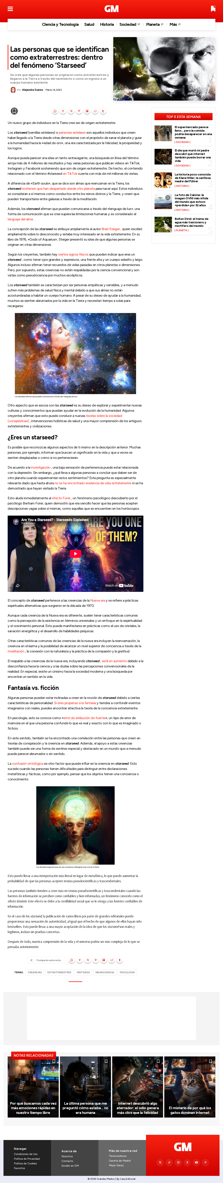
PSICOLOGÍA (127, 972)
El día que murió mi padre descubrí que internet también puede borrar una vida (193, 155)
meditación (16, 651)
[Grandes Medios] (112, 8)
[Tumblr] (103, 111)
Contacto (67, 1161)
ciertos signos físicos (73, 254)
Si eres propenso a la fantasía (75, 703)
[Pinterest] (79, 111)
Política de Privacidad (27, 1158)
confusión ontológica (27, 763)
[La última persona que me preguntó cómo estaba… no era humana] (85, 1087)
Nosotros (67, 1156)
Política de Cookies (25, 1163)
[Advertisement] (111, 1018)
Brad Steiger (111, 229)
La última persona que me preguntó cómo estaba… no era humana (85, 1108)
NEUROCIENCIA (104, 972)
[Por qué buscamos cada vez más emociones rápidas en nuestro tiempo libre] (33, 1087)
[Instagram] (178, 1162)
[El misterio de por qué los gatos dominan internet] (189, 1087)
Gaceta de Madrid (120, 1160)
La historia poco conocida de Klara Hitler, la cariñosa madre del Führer (193, 178)
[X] (71, 111)
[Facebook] (63, 111)
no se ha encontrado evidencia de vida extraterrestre (93, 483)
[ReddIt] (95, 111)
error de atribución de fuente (84, 718)
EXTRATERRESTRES (59, 972)
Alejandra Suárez (32, 89)
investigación (40, 467)
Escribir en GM (70, 1165)
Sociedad (182, 142)
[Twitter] (160, 1162)
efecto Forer (61, 498)
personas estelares (72, 132)
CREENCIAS (35, 972)
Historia (182, 186)
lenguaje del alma (20, 219)
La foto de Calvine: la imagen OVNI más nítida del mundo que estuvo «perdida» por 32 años (191, 200)
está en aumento (114, 661)
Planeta (181, 230)
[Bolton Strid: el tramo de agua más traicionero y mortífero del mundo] (163, 224)
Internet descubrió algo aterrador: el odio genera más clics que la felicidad (138, 1108)
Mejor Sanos (116, 1165)
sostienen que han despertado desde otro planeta (58, 188)
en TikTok (69, 173)
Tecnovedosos (117, 1156)
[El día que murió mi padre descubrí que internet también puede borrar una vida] (163, 156)
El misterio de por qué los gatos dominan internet (190, 1110)
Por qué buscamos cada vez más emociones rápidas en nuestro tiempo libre (33, 1108)
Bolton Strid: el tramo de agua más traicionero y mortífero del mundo (192, 222)
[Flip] (87, 111)
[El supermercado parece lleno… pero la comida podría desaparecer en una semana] (163, 133)
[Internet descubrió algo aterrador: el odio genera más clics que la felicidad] (137, 1087)
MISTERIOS (83, 972)
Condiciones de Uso (26, 1154)
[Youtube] (196, 1162)
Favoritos (19, 1168)
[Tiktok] (169, 1162)
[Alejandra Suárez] (13, 90)
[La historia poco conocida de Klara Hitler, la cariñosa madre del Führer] (163, 180)
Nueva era (97, 600)
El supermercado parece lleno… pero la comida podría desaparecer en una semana (193, 132)
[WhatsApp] (55, 111)
